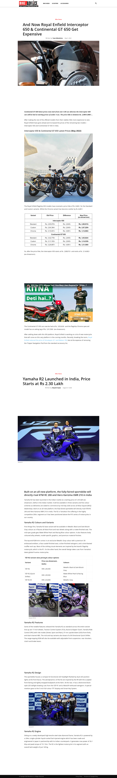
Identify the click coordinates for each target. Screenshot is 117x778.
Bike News (46, 3)
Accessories (65, 3)
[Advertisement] (58, 22)
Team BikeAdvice (58, 38)
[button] (96, 3)
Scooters (55, 3)
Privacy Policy (79, 776)
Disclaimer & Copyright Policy (91, 776)
